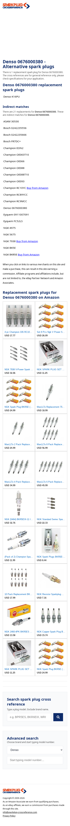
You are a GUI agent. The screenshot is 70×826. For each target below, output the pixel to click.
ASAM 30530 (11, 121)
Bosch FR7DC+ (12, 141)
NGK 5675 (9, 234)
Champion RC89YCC (15, 194)
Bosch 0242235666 (15, 134)
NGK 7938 (9, 241)
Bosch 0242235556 (15, 128)
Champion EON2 (13, 148)
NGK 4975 (9, 227)
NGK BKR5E (10, 254)
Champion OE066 (13, 161)
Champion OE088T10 (16, 174)
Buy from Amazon (37, 187)
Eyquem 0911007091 (16, 214)
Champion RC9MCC (15, 201)
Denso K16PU (11, 96)
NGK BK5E (9, 247)
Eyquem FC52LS (13, 221)
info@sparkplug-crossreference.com (20, 812)
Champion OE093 (13, 181)
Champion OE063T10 (16, 154)
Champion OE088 (13, 168)
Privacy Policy (9, 816)
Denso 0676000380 (15, 208)
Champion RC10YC (14, 187)
